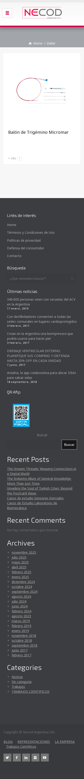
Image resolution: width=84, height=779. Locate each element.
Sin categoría (22, 681)
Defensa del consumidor (25, 248)
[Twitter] (7, 758)
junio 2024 (20, 606)
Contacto (14, 256)
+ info (12, 158)
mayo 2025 (20, 562)
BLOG (8, 741)
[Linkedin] (26, 758)
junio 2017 (20, 650)
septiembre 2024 (24, 591)
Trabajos (18, 686)
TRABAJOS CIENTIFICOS (30, 691)
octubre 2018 (22, 640)
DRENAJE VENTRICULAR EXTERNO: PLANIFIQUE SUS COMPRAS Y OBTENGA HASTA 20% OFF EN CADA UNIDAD (38, 356)
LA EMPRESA (65, 741)
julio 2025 (19, 557)
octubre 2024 (22, 586)
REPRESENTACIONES (34, 741)
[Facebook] (17, 758)
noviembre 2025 (24, 552)
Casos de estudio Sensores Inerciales (35, 498)
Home (11, 225)
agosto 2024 (21, 596)
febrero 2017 (21, 655)
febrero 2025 (21, 572)
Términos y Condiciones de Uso (31, 232)
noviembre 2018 (24, 635)
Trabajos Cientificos (21, 746)
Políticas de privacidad (24, 240)
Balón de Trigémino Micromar (38, 132)
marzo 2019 (21, 621)
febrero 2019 (21, 626)
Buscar (42, 435)
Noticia (17, 677)
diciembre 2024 (23, 582)
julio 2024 (19, 601)
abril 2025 (19, 567)
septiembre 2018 (24, 645)
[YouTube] (45, 758)
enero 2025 (20, 577)
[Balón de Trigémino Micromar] (42, 91)
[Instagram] (35, 758)
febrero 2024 (21, 611)
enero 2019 (20, 630)
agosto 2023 (21, 616)
